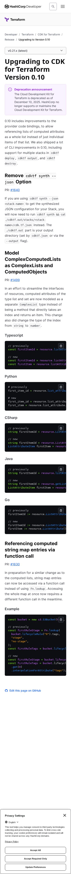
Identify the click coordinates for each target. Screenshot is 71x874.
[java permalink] (16, 458)
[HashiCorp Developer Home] (23, 6)
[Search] (53, 6)
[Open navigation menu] (62, 6)
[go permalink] (13, 500)
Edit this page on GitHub (25, 690)
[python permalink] (21, 376)
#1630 (15, 564)
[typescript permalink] (27, 335)
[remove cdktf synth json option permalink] (64, 176)
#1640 (15, 190)
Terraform (27, 34)
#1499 (15, 280)
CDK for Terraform (49, 34)
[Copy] (61, 346)
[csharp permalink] (21, 417)
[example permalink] (23, 609)
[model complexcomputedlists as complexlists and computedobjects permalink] (64, 253)
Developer (11, 34)
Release (9, 39)
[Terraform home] (15, 19)
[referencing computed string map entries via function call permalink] (64, 544)
